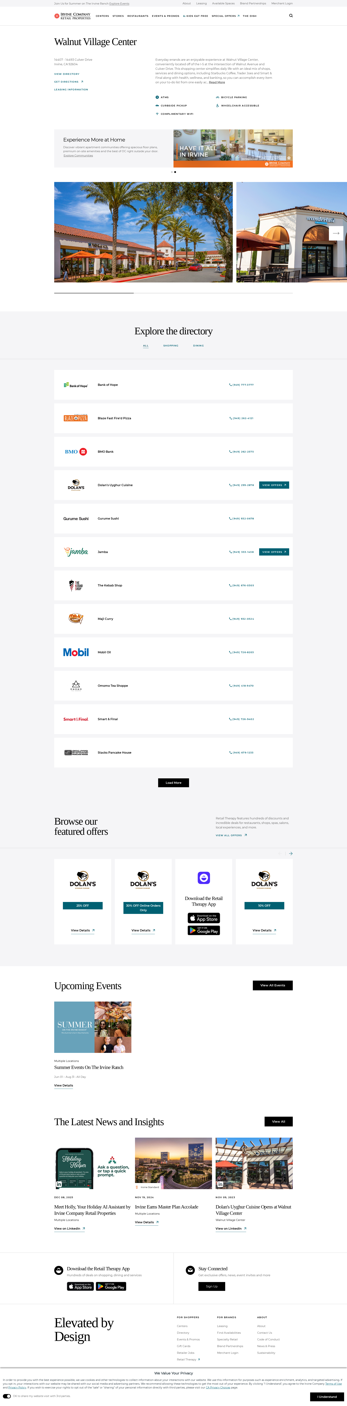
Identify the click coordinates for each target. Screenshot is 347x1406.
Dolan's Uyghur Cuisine (115, 485)
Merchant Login (282, 3)
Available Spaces (223, 3)
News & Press (266, 1346)
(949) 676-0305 (243, 585)
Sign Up (212, 1286)
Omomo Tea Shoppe (113, 685)
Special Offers (224, 15)
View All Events (272, 985)
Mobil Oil (104, 652)
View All (278, 1121)
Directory (183, 1332)
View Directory (67, 73)
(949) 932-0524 (243, 618)
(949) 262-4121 (243, 418)
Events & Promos (165, 15)
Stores (118, 15)
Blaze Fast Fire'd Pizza (114, 418)
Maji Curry (105, 619)
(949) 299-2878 (243, 485)
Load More (173, 783)
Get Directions (67, 81)
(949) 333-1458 (243, 551)
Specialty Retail (227, 1339)
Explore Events (119, 3)
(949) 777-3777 (243, 384)
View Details (81, 930)
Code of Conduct (268, 1339)
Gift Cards (183, 1346)
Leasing (201, 3)
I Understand (327, 1397)
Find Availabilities (229, 1332)
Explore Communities (78, 155)
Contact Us (264, 1332)
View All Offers (229, 835)
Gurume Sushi (108, 518)
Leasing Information (71, 89)
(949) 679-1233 (243, 752)
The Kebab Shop (110, 585)
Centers (102, 15)
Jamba (103, 552)
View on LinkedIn (67, 1228)
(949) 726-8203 (243, 652)
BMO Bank (105, 451)
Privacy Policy (17, 1387)
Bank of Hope (108, 385)
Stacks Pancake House (114, 752)
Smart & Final (108, 719)
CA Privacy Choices (218, 1387)
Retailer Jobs (185, 1352)
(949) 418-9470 (243, 685)
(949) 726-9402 (243, 719)
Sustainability (266, 1352)
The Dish (250, 15)
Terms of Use (333, 1383)
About (187, 3)
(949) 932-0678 (243, 518)
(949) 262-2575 (243, 451)
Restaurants (137, 15)
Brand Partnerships (253, 3)
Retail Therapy (186, 1359)
